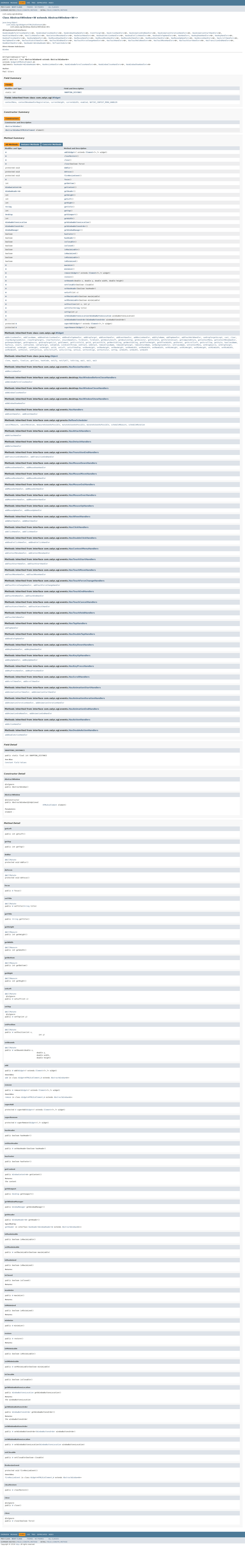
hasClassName (230, 342)
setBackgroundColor (161, 345)
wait (83, 361)
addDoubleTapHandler (72, 337)
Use (28, 3)
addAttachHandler (13, 435)
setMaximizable (71, 296)
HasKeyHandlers (222, 36)
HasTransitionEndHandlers (218, 40)
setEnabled (10, 347)
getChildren (153, 340)
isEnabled (54, 345)
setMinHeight (171, 347)
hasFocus (9, 345)
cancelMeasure (11, 425)
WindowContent (12, 187)
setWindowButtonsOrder (75, 320)
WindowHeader (40, 43)
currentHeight (57, 102)
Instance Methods (30, 144)
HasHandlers (183, 36)
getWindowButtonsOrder (75, 226)
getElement (63, 342)
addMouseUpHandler (13, 510)
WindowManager (12, 230)
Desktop (9, 215)
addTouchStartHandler (15, 564)
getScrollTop (206, 342)
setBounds (69, 281)
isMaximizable (71, 250)
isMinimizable (71, 257)
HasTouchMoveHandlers (164, 40)
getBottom (69, 183)
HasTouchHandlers (115, 40)
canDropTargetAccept (212, 337)
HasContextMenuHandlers (57, 36)
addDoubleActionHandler (49, 337)
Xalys (18, 1544)
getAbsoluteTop (125, 340)
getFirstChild (77, 342)
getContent (69, 187)
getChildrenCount (169, 340)
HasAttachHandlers (11, 36)
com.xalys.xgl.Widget (16, 25)
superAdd (68, 324)
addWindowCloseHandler (15, 393)
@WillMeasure (11, 932)
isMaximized (70, 253)
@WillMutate (10, 860)
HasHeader (28, 43)
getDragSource (30, 342)
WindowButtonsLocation (16, 222)
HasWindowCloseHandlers (47, 33)
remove (67, 273)
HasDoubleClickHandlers (136, 36)
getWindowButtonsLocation (76, 222)
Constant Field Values (15, 762)
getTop (67, 211)
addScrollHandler (13, 681)
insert (18, 345)
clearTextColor (53, 340)
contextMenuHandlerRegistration (33, 102)
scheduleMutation (136, 425)
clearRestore (70, 156)
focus (66, 179)
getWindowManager (72, 230)
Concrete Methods (52, 144)
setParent (22, 350)
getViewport (70, 215)
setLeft (67, 292)
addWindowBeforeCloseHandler (19, 382)
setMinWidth (213, 347)
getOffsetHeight (147, 342)
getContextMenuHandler (225, 340)
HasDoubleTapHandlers (163, 36)
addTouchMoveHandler (14, 574)
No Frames (39, 7)
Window (6, 50)
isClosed (68, 246)
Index (51, 3)
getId (88, 342)
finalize (24, 361)
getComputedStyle (188, 340)
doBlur (67, 168)
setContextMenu (194, 345)
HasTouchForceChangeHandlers (88, 40)
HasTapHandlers (10, 40)
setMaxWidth (131, 347)
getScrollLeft (191, 342)
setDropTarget (225, 345)
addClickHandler (12, 532)
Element (89, 152)
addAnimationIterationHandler (19, 703)
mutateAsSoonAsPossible (73, 425)
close (66, 160)
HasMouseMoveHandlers (105, 38)
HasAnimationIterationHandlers (172, 33)
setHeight (21, 347)
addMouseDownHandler (14, 467)
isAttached (28, 345)
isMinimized (70, 261)
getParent (178, 342)
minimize (68, 269)
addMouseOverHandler (14, 500)
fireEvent (83, 340)
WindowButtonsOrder (14, 226)
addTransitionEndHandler (16, 457)
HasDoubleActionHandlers (108, 36)
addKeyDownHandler (13, 649)
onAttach (82, 345)
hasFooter (69, 234)
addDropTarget (90, 337)
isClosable (69, 242)
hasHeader (69, 238)
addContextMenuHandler (15, 553)
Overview (5, 3)
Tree (33, 3)
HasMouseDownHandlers (58, 38)
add (65, 152)
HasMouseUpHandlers (180, 38)
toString (74, 361)
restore (67, 277)
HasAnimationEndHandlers (141, 33)
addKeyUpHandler (12, 660)
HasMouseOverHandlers (155, 38)
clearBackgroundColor (15, 340)
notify (54, 361)
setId (53, 347)
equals (15, 361)
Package (13, 3)
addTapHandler (173, 337)
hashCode (45, 361)
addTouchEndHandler (14, 596)
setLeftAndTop (74, 347)
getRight (68, 203)
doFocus (67, 172)
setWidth (123, 350)
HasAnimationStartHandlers (205, 33)
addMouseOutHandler (14, 489)
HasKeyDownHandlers (200, 36)
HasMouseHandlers (82, 38)
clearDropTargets (35, 340)
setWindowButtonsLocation (76, 316)
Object (54, 356)
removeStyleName (142, 345)
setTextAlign (89, 350)
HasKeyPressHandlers (12, 38)
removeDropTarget (124, 345)
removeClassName (106, 345)
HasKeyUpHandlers (35, 38)
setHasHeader (70, 288)
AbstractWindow (12, 126)
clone (7, 361)
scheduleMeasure (118, 425)
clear (233, 337)
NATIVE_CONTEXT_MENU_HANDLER (103, 102)
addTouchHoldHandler (191, 337)
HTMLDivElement (35, 25)
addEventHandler (106, 337)
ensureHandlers (69, 340)
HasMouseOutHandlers (130, 38)
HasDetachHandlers (82, 36)
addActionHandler (13, 337)
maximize (68, 265)
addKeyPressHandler (14, 671)
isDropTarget (42, 345)
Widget (14, 62)
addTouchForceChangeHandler (18, 585)
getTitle (68, 207)
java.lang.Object (10, 23)
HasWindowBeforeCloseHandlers (17, 33)
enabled (84, 102)
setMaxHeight (89, 347)
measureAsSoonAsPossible (48, 425)
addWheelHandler (12, 521)
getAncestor (140, 340)
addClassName (29, 337)
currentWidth (72, 102)
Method (34, 10)
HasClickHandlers (33, 36)
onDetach (93, 345)
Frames (30, 7)
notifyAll (63, 361)
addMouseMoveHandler (14, 478)
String (8, 207)
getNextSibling (114, 342)
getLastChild (99, 342)
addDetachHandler (13, 446)
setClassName (178, 345)
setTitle (68, 308)
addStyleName (158, 337)
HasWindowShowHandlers (74, 33)
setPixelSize (35, 350)
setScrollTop (65, 350)
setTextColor (103, 350)
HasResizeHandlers (203, 38)
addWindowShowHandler (15, 403)
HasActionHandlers (115, 33)
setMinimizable (71, 300)
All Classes (53, 7)
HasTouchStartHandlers (190, 40)
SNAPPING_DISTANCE (73, 92)
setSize (77, 350)
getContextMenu (205, 340)
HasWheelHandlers (11, 43)
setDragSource (209, 345)
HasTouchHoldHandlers (138, 40)
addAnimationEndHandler (16, 713)
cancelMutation (27, 425)
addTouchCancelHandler (15, 607)
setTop (67, 312)
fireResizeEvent (72, 176)
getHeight (69, 195)
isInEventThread (68, 345)
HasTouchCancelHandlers (33, 40)
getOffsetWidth (164, 342)
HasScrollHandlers (225, 38)
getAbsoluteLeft (108, 340)
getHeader (69, 191)
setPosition (70, 304)
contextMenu (10, 102)
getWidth (68, 218)
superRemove (70, 327)
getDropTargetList (47, 342)
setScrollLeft (50, 350)
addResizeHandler (142, 337)
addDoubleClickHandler (15, 542)
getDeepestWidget (13, 342)
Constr (26, 10)
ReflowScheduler (60, 43)
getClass (34, 361)
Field (19, 10)
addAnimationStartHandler (17, 692)
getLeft (67, 199)
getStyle (218, 342)
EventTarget (96, 33)
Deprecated (42, 3)
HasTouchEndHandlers (59, 40)
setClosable (70, 285)
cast (226, 337)
